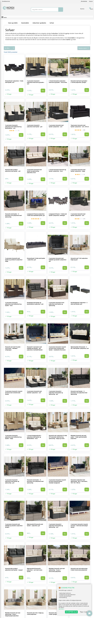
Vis (21, 90)
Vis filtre (7, 48)
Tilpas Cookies (84, 612)
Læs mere (61, 609)
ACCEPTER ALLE (71, 612)
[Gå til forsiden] (5, 23)
